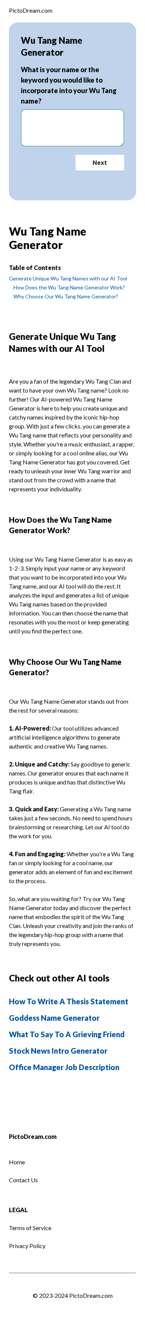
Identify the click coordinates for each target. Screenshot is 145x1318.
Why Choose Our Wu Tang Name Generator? (65, 296)
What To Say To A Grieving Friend (67, 1034)
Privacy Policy (27, 1245)
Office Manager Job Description (64, 1067)
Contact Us (23, 1179)
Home (17, 1161)
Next (100, 162)
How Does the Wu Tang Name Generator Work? (69, 287)
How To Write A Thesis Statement (68, 1001)
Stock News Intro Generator (58, 1050)
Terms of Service (30, 1227)
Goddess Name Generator (54, 1017)
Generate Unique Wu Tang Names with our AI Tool (68, 278)
